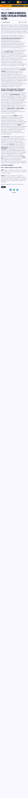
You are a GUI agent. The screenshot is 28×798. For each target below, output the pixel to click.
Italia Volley (3, 187)
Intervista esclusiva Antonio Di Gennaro (18, 5)
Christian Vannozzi (6, 22)
